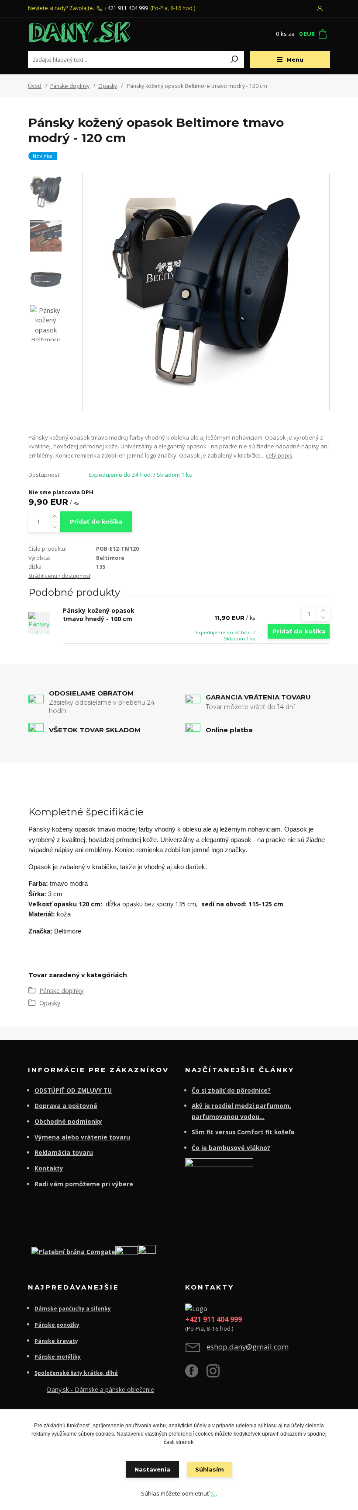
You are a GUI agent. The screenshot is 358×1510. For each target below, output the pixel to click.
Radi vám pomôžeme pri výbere (83, 1184)
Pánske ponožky (56, 1324)
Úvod (34, 86)
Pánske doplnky (70, 86)
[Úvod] (80, 34)
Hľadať (234, 59)
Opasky (107, 86)
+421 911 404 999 (126, 8)
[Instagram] (217, 1374)
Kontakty (48, 1168)
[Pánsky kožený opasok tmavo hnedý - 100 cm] (39, 622)
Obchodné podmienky (68, 1122)
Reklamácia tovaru (63, 1153)
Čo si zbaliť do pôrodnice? (231, 1090)
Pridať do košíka (96, 521)
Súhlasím (209, 1469)
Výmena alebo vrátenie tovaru (82, 1137)
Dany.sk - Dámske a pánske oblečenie (100, 1389)
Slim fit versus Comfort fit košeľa (243, 1132)
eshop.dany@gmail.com (248, 1347)
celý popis (279, 455)
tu (213, 1493)
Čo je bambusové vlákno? (231, 1148)
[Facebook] (196, 1374)
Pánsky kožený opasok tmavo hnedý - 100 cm (98, 614)
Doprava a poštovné (65, 1106)
